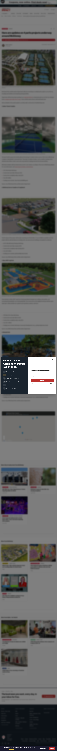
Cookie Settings (43, 748)
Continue (42, 380)
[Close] (52, 359)
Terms (46, 383)
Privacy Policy (50, 383)
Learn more (11, 749)
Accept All (52, 748)
